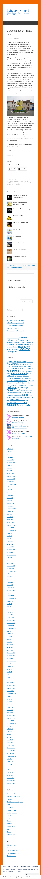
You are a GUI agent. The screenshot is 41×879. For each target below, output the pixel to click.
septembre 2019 (11, 598)
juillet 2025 (10, 465)
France (26, 375)
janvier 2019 (10, 617)
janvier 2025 (10, 473)
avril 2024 (9, 492)
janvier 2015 (10, 745)
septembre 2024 (11, 484)
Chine (21, 364)
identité (19, 378)
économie (21, 402)
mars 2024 (10, 495)
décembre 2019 (11, 590)
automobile (30, 362)
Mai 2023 (9, 514)
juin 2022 (9, 536)
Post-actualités (11, 826)
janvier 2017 (10, 683)
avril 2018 (9, 642)
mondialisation (20, 383)
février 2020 (10, 585)
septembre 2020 (11, 571)
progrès (18, 390)
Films (22, 342)
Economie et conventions (20, 250)
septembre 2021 (11, 555)
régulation (14, 395)
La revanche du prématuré (21, 432)
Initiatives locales (12, 344)
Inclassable (29, 342)
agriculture (11, 361)
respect (16, 392)
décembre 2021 (11, 549)
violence (16, 399)
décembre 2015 (11, 715)
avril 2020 (9, 579)
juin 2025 (9, 468)
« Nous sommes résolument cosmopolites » (14, 266)
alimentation (21, 361)
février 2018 (10, 647)
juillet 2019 (10, 601)
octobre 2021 (10, 552)
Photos (15, 347)
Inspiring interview (23, 344)
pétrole (8, 392)
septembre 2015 (11, 723)
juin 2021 (9, 558)
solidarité (16, 397)
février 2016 (10, 710)
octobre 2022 (10, 528)
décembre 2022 (11, 525)
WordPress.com (11, 856)
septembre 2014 (11, 756)
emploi (9, 374)
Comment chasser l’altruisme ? (15, 331)
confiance (13, 366)
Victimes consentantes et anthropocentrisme (20, 196)
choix (24, 364)
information (10, 381)
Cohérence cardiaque (12, 328)
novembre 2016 (11, 688)
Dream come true (13, 338)
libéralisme (10, 383)
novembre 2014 (11, 751)
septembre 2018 (11, 628)
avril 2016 (9, 704)
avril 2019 (9, 609)
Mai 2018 (9, 639)
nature (9, 385)
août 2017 (9, 664)
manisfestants (22, 181)
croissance (18, 368)
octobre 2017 (10, 658)
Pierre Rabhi (30, 385)
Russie (30, 392)
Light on (9, 815)
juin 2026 (9, 452)
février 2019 (10, 615)
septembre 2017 (11, 661)
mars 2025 (10, 471)
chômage (28, 364)
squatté (18, 184)
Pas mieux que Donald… (19, 426)
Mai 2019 (9, 606)
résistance (19, 395)
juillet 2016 (10, 696)
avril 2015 (9, 737)
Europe (13, 375)
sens (8, 397)
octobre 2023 (10, 506)
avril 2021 (9, 560)
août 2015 (9, 726)
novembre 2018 (11, 623)
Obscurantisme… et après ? (20, 243)
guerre (10, 377)
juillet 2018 (10, 634)
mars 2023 (10, 517)
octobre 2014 (10, 753)
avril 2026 (9, 454)
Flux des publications (13, 850)
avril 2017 (9, 674)
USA (11, 400)
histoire (15, 378)
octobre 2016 (10, 691)
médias (28, 383)
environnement (19, 373)
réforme (9, 395)
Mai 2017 (9, 672)
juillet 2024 (10, 487)
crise (12, 368)
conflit (17, 366)
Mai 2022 (9, 538)
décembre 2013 (11, 780)
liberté (31, 380)
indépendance (28, 378)
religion (12, 392)
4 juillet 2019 (15, 39)
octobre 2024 (10, 481)
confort (20, 366)
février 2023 (10, 519)
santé (25, 394)
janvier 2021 (10, 563)
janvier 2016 (10, 712)
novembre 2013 (11, 783)
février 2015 (10, 742)
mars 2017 (10, 677)
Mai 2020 (9, 577)
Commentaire (26, 301)
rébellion (14, 183)
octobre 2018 (10, 625)
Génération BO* (17, 236)
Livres (10, 347)
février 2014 (10, 775)
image (23, 378)
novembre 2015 (11, 718)
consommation (27, 366)
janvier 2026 (10, 460)
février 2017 (10, 680)
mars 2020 (10, 582)
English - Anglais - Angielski (19, 341)
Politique (9, 824)
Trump (8, 400)
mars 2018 (10, 645)
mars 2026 (10, 457)
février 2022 (10, 544)
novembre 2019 (11, 593)
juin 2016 (9, 699)
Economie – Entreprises (13, 796)
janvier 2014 (10, 778)
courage (9, 368)
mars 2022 (10, 541)
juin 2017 (9, 669)
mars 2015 (10, 740)
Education (21, 340)
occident (15, 385)
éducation (12, 404)
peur (24, 385)
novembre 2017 (11, 655)
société (11, 397)
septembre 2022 (11, 530)
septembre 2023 (11, 509)
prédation (30, 390)
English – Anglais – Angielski (15, 802)
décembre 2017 (11, 653)
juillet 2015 (10, 729)
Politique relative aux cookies (13, 871)
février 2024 (10, 498)
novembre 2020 (11, 566)
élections (20, 405)
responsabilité (23, 392)
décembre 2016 (11, 685)
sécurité (21, 397)
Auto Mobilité (16, 229)
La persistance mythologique (15, 325)
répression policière (22, 183)
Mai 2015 (9, 734)
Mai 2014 (9, 767)
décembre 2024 (11, 476)
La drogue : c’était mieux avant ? (16, 320)
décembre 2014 (11, 748)
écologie (11, 402)
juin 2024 (9, 490)
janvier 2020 (10, 587)
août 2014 (9, 759)
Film (18, 376)
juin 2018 (9, 636)
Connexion (10, 848)
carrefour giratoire (27, 180)
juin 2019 (9, 604)
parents (21, 385)
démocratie (13, 370)
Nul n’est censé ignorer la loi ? (15, 323)
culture (24, 368)
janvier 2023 (10, 522)
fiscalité (9, 181)
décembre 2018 (11, 620)
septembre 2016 (11, 693)
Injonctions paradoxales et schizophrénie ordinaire (20, 203)
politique (11, 387)
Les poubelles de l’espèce (20, 256)
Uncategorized (12, 351)
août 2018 (9, 631)
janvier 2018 (10, 650)
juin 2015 (9, 731)
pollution (20, 387)
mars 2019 (10, 612)
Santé (16, 349)
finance (20, 376)
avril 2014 (9, 770)
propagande (24, 390)
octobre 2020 (10, 568)
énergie (26, 404)
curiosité (30, 368)
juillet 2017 (10, 666)
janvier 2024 (10, 500)
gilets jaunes (14, 181)
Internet (24, 380)
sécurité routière (11, 184)
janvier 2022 (10, 547)
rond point (30, 183)
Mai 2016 (9, 702)
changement (13, 363)
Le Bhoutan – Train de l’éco (20, 222)
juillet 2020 (10, 574)
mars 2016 (10, 707)
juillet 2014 (10, 761)
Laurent (9, 39)
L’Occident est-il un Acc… (19, 428)
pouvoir (11, 389)
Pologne (26, 388)
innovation (17, 381)
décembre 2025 (11, 462)
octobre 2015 (10, 721)
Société (17, 180)
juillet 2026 (10, 449)
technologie (28, 397)
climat (8, 366)
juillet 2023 (10, 511)
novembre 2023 (11, 503)
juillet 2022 (10, 533)
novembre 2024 (11, 479)
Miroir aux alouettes (18, 216)
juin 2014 (9, 764)
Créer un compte (11, 845)
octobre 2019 (10, 596)
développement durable (25, 371)
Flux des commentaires (13, 853)
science (30, 395)
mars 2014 (10, 772)
